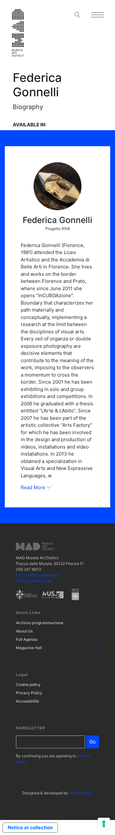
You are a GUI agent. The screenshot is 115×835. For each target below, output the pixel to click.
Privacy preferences (34, 580)
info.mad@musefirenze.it (38, 575)
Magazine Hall (29, 647)
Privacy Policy (29, 692)
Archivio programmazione (39, 622)
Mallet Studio (81, 793)
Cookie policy (28, 684)
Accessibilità (27, 701)
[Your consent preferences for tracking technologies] (104, 824)
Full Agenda (26, 639)
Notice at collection (30, 827)
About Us (24, 631)
